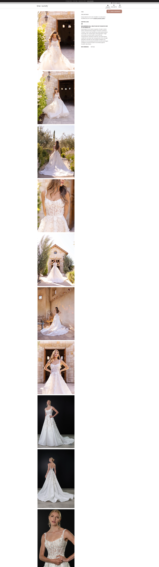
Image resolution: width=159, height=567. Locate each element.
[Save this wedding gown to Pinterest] (82, 24)
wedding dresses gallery (99, 18)
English (114, 3)
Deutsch (118, 3)
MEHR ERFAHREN (90, 1)
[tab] (85, 47)
